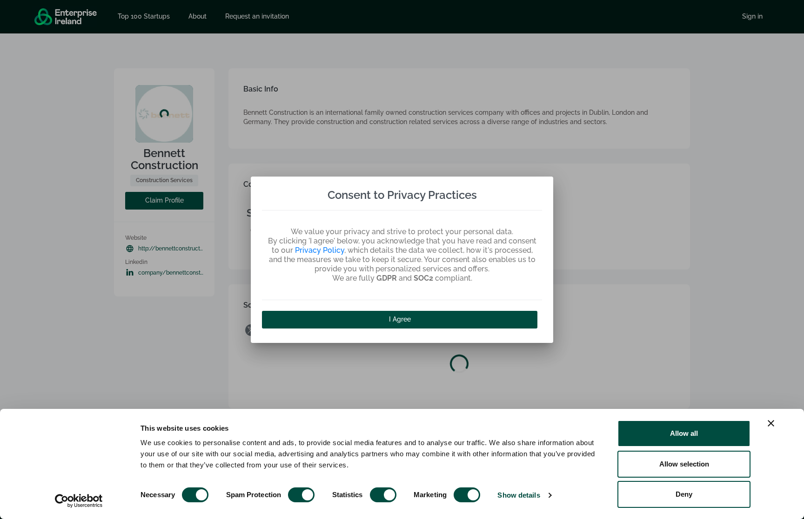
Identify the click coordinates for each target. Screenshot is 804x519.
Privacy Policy (319, 250)
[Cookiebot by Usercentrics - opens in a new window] (79, 501)
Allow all (684, 433)
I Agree (400, 319)
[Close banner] (771, 423)
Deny (684, 494)
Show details (518, 495)
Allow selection (684, 464)
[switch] (301, 494)
